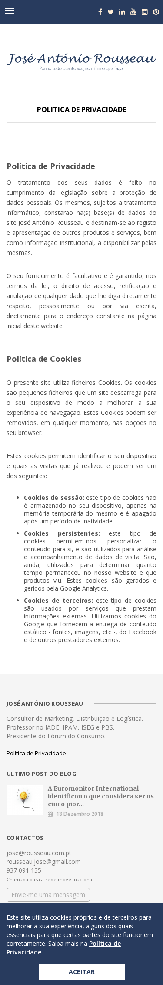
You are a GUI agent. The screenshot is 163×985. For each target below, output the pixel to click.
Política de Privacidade (36, 753)
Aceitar (82, 972)
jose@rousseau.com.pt (39, 853)
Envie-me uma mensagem (48, 894)
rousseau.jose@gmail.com (44, 861)
